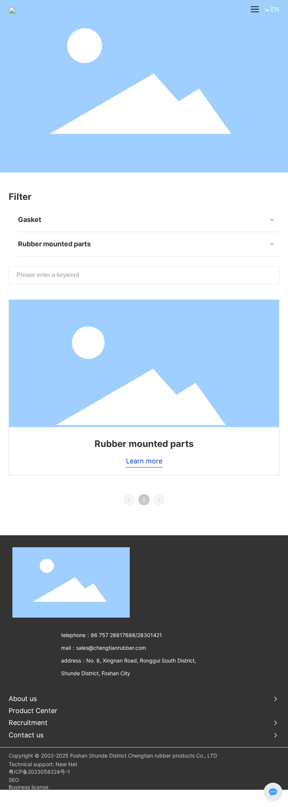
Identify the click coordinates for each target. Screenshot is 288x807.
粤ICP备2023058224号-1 (39, 771)
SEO (14, 780)
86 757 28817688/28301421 (126, 635)
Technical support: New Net (43, 764)
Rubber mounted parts (144, 443)
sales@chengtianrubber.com (111, 648)
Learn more (144, 461)
